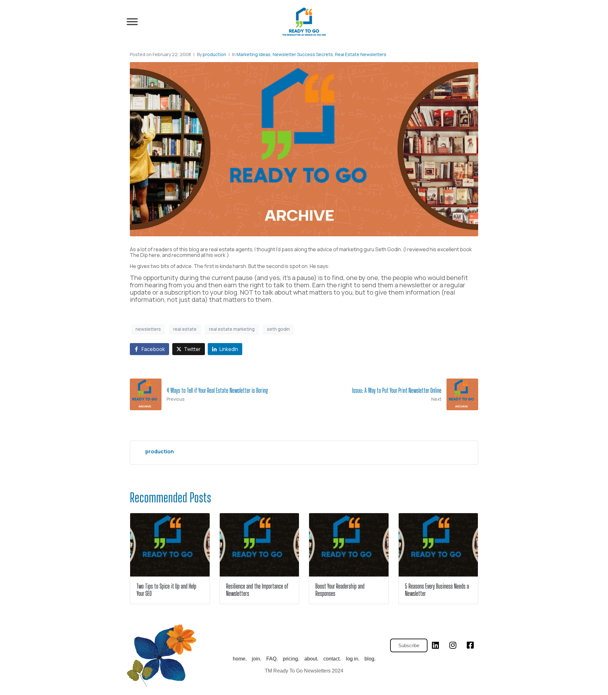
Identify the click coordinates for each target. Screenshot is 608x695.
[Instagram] (453, 645)
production (214, 54)
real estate (185, 329)
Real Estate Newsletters (360, 54)
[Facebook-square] (470, 645)
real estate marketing (232, 329)
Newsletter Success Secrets (303, 54)
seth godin (278, 329)
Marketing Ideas (253, 54)
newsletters (148, 329)
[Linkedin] (435, 645)
